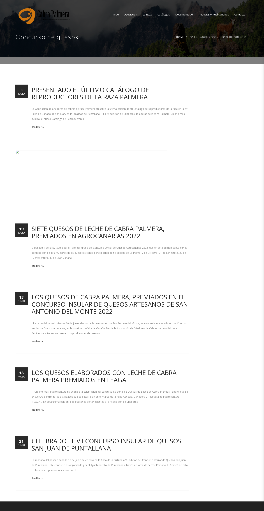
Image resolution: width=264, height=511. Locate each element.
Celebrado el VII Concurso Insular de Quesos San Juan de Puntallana (106, 444)
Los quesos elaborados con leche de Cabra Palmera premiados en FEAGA (104, 376)
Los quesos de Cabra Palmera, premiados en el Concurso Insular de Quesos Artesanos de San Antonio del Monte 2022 (110, 304)
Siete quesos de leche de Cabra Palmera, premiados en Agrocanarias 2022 (98, 232)
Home (180, 37)
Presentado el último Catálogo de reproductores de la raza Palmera (90, 93)
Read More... (38, 126)
